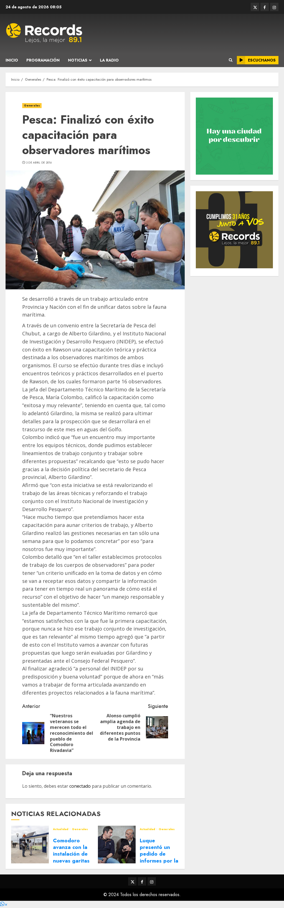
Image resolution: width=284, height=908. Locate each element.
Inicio (12, 60)
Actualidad (61, 829)
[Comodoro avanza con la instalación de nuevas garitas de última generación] (30, 844)
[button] (3, 904)
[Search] (230, 60)
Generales (32, 105)
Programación (43, 60)
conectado (80, 786)
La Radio (109, 60)
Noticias (77, 60)
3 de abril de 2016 (39, 163)
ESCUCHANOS (262, 60)
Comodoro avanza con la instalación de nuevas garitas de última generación (71, 857)
